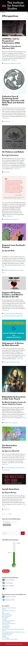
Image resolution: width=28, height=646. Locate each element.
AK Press (4, 609)
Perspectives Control (15, 63)
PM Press (4, 630)
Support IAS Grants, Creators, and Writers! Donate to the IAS (12, 295)
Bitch (3, 612)
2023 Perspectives (8, 219)
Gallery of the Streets (6, 622)
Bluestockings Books (6, 616)
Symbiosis (4, 636)
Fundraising (12, 313)
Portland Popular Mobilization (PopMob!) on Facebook (13, 632)
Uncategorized (14, 422)
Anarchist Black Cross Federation (9, 610)
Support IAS (20, 316)
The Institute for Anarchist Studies (15, 5)
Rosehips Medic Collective (7, 633)
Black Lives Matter (6, 613)
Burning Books (5, 617)
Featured (6, 313)
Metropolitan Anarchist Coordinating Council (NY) (13, 629)
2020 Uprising (7, 270)
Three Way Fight (5, 637)
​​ (13, 248)
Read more (14, 60)
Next (11, 514)
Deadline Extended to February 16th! (11, 47)
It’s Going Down (5, 625)
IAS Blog (17, 313)
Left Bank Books (5, 627)
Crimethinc (4, 619)
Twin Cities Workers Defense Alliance (9, 639)
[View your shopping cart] (27, 13)
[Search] (23, 533)
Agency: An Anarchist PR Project (9, 608)
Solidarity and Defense (6, 635)
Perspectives (7, 63)
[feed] (3, 588)
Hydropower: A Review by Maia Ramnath (13, 344)
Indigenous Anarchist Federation (8, 623)
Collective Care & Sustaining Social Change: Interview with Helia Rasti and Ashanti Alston (13, 101)
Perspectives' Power (15, 362)
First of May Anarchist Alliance (8, 620)
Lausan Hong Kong (6, 626)
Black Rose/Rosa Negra (7, 615)
